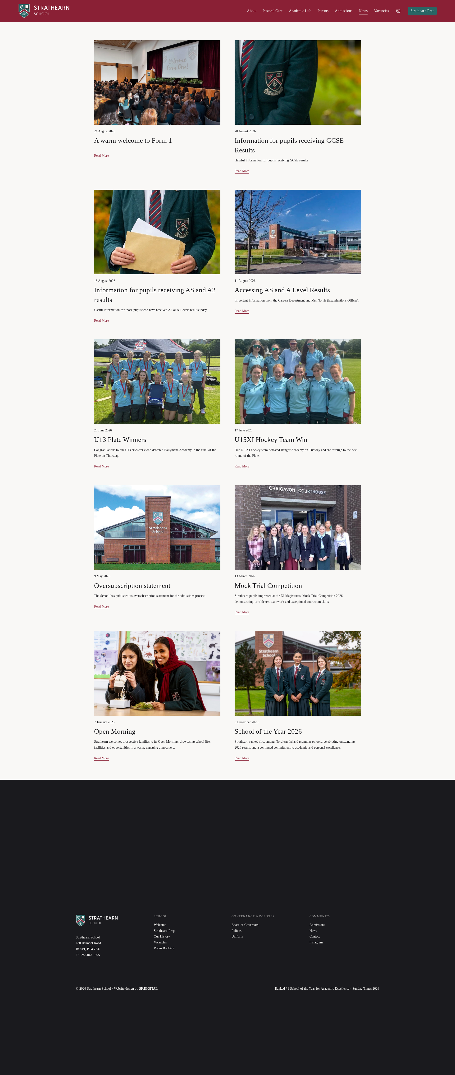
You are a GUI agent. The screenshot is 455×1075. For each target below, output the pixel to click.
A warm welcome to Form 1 (133, 140)
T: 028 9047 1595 (88, 955)
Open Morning (115, 731)
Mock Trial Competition (268, 585)
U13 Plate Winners (120, 439)
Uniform (237, 936)
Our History (162, 936)
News (363, 11)
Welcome (160, 925)
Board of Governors (245, 925)
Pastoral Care (272, 11)
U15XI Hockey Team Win (271, 439)
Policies (237, 931)
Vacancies (381, 11)
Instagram (316, 942)
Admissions (317, 925)
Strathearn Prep (422, 11)
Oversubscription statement (132, 585)
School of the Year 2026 (268, 731)
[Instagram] (398, 11)
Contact (314, 936)
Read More (101, 155)
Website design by (136, 988)
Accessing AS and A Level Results (282, 290)
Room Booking (164, 948)
